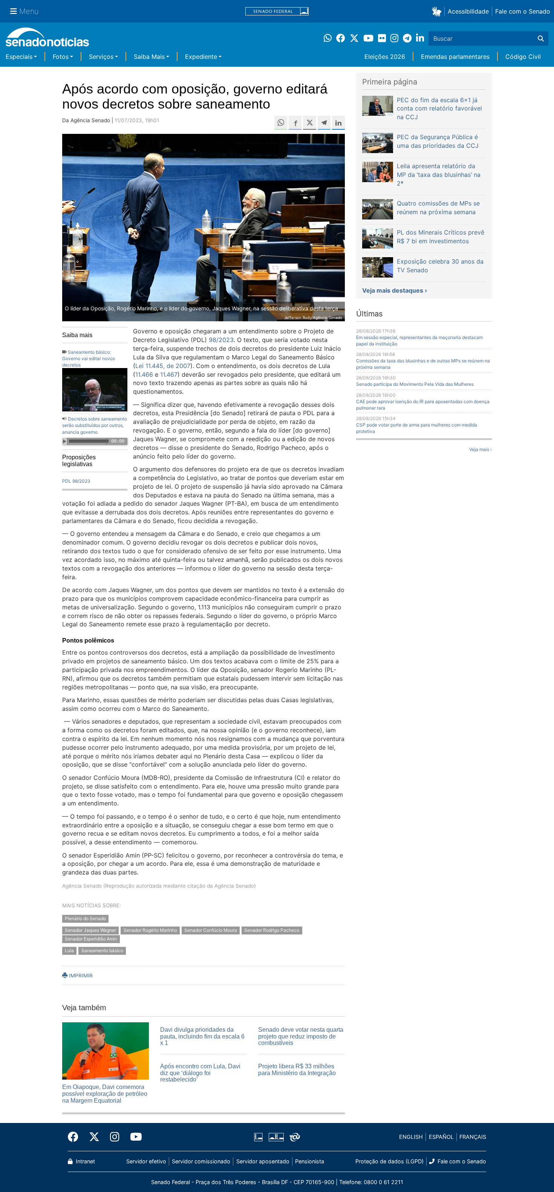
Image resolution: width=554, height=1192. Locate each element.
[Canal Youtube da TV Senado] (133, 1137)
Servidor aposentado (262, 1161)
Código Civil (523, 56)
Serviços (101, 56)
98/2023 (221, 340)
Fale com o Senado (522, 11)
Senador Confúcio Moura (210, 930)
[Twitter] (94, 1137)
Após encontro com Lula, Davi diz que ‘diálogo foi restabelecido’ (200, 1073)
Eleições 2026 (384, 56)
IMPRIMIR (80, 976)
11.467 (169, 374)
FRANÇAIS (472, 1137)
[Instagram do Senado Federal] (115, 1137)
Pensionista (309, 1161)
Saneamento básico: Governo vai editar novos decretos (88, 358)
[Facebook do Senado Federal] (76, 1137)
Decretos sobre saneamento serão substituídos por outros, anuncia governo (94, 425)
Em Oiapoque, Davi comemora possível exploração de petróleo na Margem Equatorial (104, 1093)
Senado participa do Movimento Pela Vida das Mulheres (415, 384)
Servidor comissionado (201, 1161)
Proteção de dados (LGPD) (389, 1161)
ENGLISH (411, 1137)
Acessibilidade (468, 11)
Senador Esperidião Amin (91, 939)
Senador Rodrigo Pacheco (271, 930)
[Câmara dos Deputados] (258, 1136)
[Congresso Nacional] (276, 1136)
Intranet (84, 1161)
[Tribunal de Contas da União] (294, 1136)
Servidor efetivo (146, 1161)
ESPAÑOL (441, 1137)
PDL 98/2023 (76, 481)
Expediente (201, 56)
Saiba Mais (149, 56)
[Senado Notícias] (47, 40)
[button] (438, 11)
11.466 (144, 374)
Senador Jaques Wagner (90, 930)
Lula (69, 950)
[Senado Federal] (277, 11)
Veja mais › (480, 449)
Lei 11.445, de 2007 (162, 366)
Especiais (19, 56)
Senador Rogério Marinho (150, 930)
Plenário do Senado (85, 919)
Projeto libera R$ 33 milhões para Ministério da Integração (297, 1069)
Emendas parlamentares (455, 56)
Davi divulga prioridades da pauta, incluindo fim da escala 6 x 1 (202, 1036)
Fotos (61, 56)
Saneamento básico (102, 950)
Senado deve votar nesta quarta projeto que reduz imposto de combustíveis (300, 1036)
